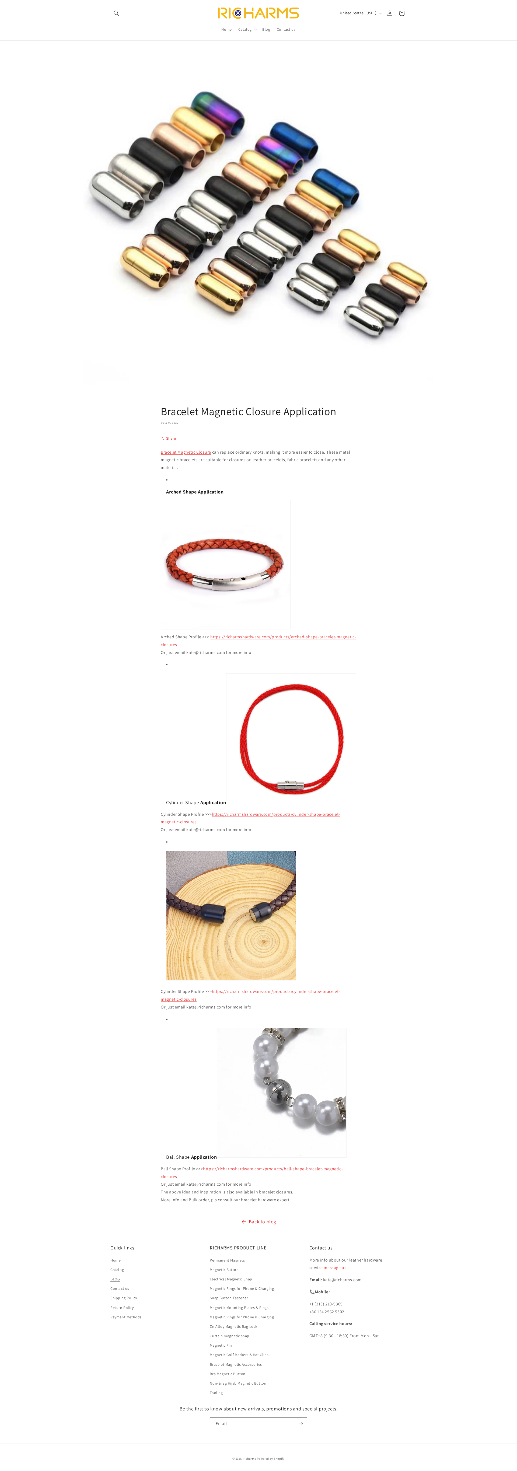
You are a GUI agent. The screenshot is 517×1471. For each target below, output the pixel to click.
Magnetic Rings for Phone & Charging (242, 1288)
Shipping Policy (123, 1297)
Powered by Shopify (271, 1459)
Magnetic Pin (221, 1345)
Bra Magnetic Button (227, 1373)
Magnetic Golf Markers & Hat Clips (239, 1354)
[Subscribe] (301, 1423)
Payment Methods (126, 1317)
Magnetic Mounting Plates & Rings (239, 1307)
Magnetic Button (224, 1269)
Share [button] (171, 438)
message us (335, 1267)
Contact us (119, 1288)
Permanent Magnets (227, 1260)
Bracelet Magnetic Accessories (236, 1364)
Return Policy (122, 1307)
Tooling (216, 1392)
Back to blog (262, 1221)
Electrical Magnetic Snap (231, 1279)
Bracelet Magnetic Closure (186, 452)
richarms (249, 1459)
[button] (116, 13)
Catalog (117, 1269)
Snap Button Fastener (229, 1297)
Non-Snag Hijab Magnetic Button (238, 1383)
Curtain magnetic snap (229, 1335)
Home (115, 1260)
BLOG (115, 1279)
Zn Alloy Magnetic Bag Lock (233, 1326)
